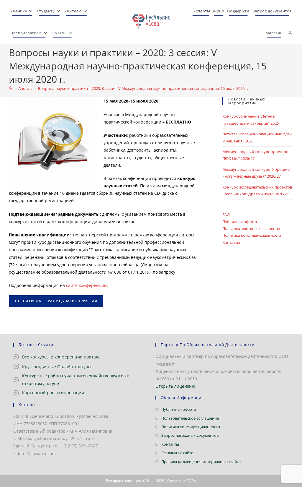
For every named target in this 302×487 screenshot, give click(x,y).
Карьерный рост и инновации (53, 392)
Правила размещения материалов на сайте (201, 461)
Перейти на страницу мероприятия (56, 300)
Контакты (231, 242)
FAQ (226, 214)
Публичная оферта (239, 221)
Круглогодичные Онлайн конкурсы (57, 366)
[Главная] (11, 88)
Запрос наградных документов (190, 435)
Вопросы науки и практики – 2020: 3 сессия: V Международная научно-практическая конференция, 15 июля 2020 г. (143, 88)
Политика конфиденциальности (251, 235)
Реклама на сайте (177, 452)
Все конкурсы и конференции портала (61, 357)
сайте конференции (86, 285)
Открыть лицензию (175, 386)
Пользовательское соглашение (251, 228)
